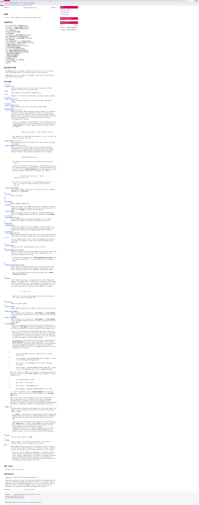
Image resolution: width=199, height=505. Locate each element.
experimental (8, 5)
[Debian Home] (2, 3)
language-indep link (65, 9)
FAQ (21, 3)
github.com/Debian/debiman (21, 502)
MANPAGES (6, 0)
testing (62, 27)
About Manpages (14, 3)
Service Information (29, 3)
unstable (62, 29)
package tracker (64, 12)
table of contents (66, 18)
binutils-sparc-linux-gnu (17, 5)
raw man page (64, 14)
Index (6, 3)
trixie (61, 25)
